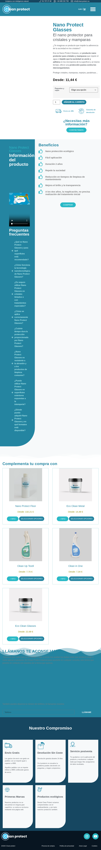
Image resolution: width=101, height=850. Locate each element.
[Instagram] (87, 836)
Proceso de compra (48, 846)
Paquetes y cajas (59, 89)
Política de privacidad (67, 846)
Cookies (94, 846)
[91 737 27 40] (50, 673)
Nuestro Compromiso (50, 728)
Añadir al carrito (74, 102)
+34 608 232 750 (50, 695)
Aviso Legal (83, 846)
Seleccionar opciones (31, 519)
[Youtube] (95, 836)
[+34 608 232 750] (50, 689)
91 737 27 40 (50, 679)
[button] (93, 9)
